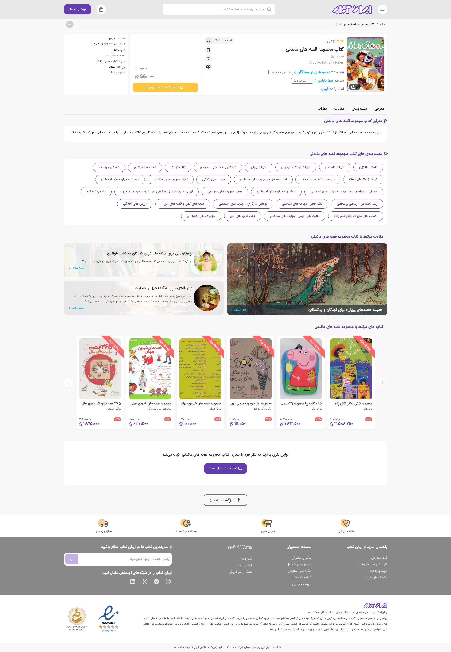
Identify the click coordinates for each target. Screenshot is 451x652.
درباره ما (246, 559)
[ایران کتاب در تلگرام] (156, 582)
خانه (382, 24)
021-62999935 (239, 547)
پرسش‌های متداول (299, 564)
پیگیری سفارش (301, 558)
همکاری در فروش (240, 572)
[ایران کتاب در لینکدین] (132, 582)
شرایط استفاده (301, 578)
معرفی (379, 109)
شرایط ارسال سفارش (373, 564)
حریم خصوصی (301, 584)
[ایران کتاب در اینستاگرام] (168, 582)
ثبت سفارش (379, 558)
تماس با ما (245, 565)
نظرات (322, 109)
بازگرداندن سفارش (299, 571)
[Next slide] (69, 382)
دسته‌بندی (359, 109)
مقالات (339, 109)
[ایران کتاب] (352, 9)
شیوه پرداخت (378, 571)
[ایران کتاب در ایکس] (144, 582)
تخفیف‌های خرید (376, 578)
